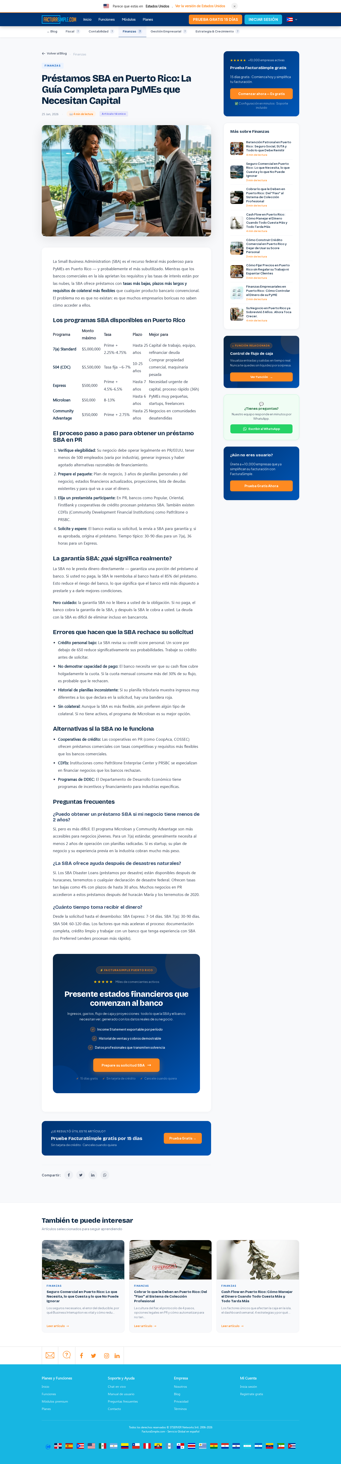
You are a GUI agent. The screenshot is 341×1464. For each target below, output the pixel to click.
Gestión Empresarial (168, 31)
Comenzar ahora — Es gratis (261, 94)
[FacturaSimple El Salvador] (236, 1446)
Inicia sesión (248, 1386)
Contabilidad (101, 31)
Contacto (114, 1409)
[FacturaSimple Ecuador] (158, 1446)
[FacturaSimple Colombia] (125, 1446)
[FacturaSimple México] (102, 1446)
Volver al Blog (57, 53)
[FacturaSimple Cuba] (292, 1446)
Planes (148, 19)
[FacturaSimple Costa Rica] (191, 1446)
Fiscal (72, 31)
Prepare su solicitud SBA (123, 1065)
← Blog (52, 31)
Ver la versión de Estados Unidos (200, 5)
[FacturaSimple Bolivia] (214, 1446)
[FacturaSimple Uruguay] (202, 1446)
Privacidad (181, 1401)
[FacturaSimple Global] (48, 1446)
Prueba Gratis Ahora (261, 486)
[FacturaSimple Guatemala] (169, 1446)
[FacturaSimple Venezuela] (269, 1446)
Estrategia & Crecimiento (217, 31)
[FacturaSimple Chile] (136, 1446)
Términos (180, 1409)
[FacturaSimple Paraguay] (225, 1446)
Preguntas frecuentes (123, 1401)
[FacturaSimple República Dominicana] (58, 1446)
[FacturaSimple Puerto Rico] (80, 1446)
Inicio (87, 19)
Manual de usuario (121, 1394)
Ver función (259, 377)
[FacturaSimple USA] (91, 1446)
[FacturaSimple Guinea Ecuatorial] (280, 1446)
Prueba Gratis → (182, 1138)
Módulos (129, 19)
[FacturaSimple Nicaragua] (258, 1446)
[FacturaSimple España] (69, 1446)
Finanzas (132, 31)
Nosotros (180, 1386)
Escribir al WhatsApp (264, 429)
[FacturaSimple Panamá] (180, 1446)
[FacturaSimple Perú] (147, 1446)
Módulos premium (55, 1401)
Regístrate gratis (251, 1394)
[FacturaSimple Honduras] (247, 1446)
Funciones (106, 19)
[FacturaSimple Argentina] (113, 1446)
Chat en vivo (117, 1386)
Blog (177, 1394)
